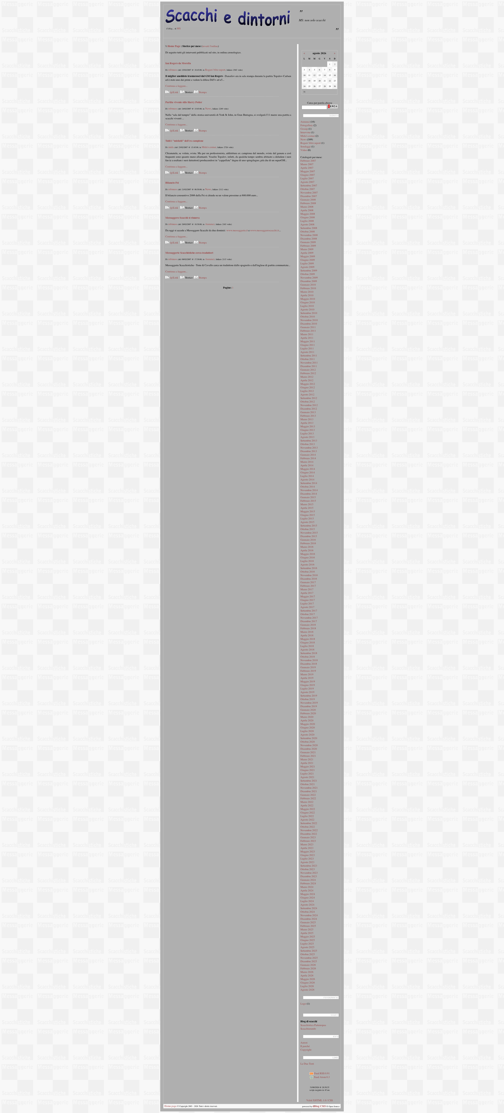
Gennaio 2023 (308, 837)
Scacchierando (308, 1028)
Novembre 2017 (309, 617)
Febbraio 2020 (308, 713)
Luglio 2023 (307, 858)
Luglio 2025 (307, 943)
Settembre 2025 (308, 950)
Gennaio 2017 (308, 582)
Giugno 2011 (307, 345)
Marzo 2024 (306, 887)
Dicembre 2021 (308, 791)
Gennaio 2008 (308, 199)
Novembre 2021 (309, 787)
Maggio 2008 (307, 214)
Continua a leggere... (176, 86)
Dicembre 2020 (308, 748)
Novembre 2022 (309, 830)
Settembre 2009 (308, 270)
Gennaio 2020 (308, 709)
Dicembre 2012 (308, 408)
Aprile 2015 (306, 508)
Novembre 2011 (309, 362)
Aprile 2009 (306, 252)
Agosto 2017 (307, 607)
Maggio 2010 (307, 299)
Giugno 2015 (307, 515)
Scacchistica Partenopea (313, 1025)
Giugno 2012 (307, 387)
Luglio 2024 (307, 901)
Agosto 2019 (307, 692)
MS (179, 28)
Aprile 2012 (306, 380)
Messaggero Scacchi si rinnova (182, 218)
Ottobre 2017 (307, 614)
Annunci (210, 224)
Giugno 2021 (307, 770)
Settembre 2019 (308, 695)
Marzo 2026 (306, 972)
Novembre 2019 (309, 702)
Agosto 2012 (307, 394)
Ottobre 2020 (307, 741)
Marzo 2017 (306, 589)
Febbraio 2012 (308, 373)
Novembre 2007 (309, 192)
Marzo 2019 (306, 674)
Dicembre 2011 (308, 366)
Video (303, 150)
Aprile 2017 (306, 593)
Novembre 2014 (309, 490)
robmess (172, 69)
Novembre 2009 (309, 277)
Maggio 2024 (307, 894)
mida (171, 147)
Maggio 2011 (307, 341)
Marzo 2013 (306, 419)
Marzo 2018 (306, 632)
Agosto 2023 (307, 862)
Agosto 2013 (307, 437)
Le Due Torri (307, 1063)
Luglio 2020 (307, 731)
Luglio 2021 (307, 773)
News (208, 108)
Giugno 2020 (307, 727)
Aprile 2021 (306, 763)
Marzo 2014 (306, 462)
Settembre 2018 (308, 653)
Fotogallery (306, 125)
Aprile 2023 (306, 848)
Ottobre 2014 (307, 486)
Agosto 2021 (307, 777)
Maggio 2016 (307, 554)
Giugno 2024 (307, 897)
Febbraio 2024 (308, 883)
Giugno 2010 (307, 302)
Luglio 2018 (307, 646)
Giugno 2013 (307, 430)
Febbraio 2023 (308, 841)
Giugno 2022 (307, 812)
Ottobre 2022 (307, 826)
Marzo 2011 (306, 334)
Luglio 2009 (307, 263)
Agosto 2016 (307, 564)
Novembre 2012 (309, 405)
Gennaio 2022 (308, 795)
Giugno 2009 (307, 260)
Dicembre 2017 (308, 621)
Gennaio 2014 (308, 454)
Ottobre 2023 (307, 869)
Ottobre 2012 (307, 401)
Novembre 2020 (309, 745)
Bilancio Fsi (172, 183)
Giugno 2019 (307, 685)
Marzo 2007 (306, 164)
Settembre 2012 (308, 398)
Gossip (304, 128)
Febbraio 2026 (308, 968)
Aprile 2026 (306, 975)
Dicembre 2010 (308, 323)
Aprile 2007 (306, 167)
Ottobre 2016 (307, 571)
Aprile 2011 (306, 338)
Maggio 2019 (307, 681)
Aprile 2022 (306, 805)
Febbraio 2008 (308, 203)
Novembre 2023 (309, 872)
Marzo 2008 (306, 206)
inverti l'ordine (210, 46)
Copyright (305, 1049)
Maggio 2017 (307, 596)
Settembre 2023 (308, 865)
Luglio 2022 (307, 816)
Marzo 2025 (306, 929)
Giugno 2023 (307, 855)
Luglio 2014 (307, 476)
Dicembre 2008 (308, 238)
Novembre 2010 (309, 320)
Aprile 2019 (306, 678)
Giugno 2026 (307, 982)
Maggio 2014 (307, 469)
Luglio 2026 (307, 986)
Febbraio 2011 (308, 330)
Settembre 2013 (308, 440)
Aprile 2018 (306, 635)
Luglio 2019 (307, 688)
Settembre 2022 (308, 823)
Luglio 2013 (307, 433)
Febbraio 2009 (308, 245)
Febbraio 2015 (308, 500)
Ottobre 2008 (307, 231)
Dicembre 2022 (308, 833)
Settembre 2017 (308, 610)
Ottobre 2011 (307, 359)
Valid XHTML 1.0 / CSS (319, 1100)
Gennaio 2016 (308, 539)
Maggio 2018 (307, 639)
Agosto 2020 (307, 734)
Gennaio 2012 (308, 369)
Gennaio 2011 (308, 327)
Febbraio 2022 (308, 798)
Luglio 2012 (307, 391)
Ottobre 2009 (307, 274)
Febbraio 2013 (308, 415)
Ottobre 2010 (307, 316)
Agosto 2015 (307, 522)
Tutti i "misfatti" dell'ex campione (184, 141)
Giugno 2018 (307, 642)
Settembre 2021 (308, 780)
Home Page (174, 46)
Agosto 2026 (307, 989)
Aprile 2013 (306, 423)
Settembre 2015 (308, 525)
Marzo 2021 (306, 759)
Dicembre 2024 (308, 919)
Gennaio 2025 (308, 922)
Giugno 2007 (307, 175)
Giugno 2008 (307, 217)
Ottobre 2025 (307, 954)
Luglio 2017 (307, 603)
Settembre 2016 (308, 568)
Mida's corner (209, 147)
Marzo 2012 (306, 376)
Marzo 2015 (306, 504)
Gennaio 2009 (308, 242)
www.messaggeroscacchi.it (264, 230)
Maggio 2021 (307, 766)
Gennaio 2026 (308, 965)
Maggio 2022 (307, 809)
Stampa (202, 92)
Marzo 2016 (306, 547)
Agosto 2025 (307, 947)
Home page (170, 1106)
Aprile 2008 (306, 210)
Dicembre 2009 (308, 281)
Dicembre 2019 (308, 706)
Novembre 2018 (309, 660)
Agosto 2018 (307, 649)
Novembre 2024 (309, 915)
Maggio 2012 (307, 384)
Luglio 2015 (307, 518)
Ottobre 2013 (307, 444)
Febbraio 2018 (308, 628)
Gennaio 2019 (308, 667)
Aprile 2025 (306, 933)
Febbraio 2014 (308, 458)
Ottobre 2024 (307, 911)
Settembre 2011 (308, 355)
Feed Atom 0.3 (321, 1077)
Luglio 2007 (307, 178)
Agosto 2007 (307, 182)
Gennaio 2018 (308, 624)
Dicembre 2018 (308, 663)
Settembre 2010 (308, 313)
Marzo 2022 (306, 802)
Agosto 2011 (307, 352)
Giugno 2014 (307, 472)
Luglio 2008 (307, 221)
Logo (303, 1003)
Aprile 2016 (306, 550)
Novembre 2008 (309, 235)
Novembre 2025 (309, 957)
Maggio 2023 (307, 851)
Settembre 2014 (308, 483)
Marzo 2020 (306, 717)
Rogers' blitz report (215, 69)
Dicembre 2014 (308, 493)
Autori (304, 1042)
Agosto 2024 (307, 904)
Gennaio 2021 (308, 752)
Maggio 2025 (307, 936)
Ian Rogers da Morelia (178, 63)
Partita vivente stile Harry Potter (183, 102)
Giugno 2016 (307, 557)
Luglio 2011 (307, 348)
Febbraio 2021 (308, 756)
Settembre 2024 (308, 908)
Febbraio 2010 (308, 288)
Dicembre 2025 (308, 961)
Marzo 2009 (306, 249)
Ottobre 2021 (307, 784)
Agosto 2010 (307, 309)
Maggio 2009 (307, 256)
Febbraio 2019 (308, 671)
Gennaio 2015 (308, 497)
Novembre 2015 (309, 532)
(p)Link (173, 92)
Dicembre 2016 (308, 578)
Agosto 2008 (307, 224)
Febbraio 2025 (308, 926)
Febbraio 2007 (308, 160)
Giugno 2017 (307, 600)
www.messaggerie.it (237, 230)
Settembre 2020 (308, 738)
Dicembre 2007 (308, 196)
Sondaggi (305, 146)
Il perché (305, 1046)
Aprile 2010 (306, 295)
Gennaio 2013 (308, 412)
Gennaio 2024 (308, 880)
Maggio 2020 (307, 724)
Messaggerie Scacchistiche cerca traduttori (189, 253)
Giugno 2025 (307, 940)
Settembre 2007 (308, 185)
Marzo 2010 (306, 291)
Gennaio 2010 (308, 284)
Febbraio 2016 (308, 543)
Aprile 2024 (306, 890)
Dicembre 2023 (308, 876)
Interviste (305, 132)
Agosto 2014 (307, 479)
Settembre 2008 (308, 228)
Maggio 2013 (307, 426)
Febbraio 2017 (308, 585)
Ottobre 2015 (307, 529)
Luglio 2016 (307, 561)
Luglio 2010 (307, 306)
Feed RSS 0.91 (322, 1073)
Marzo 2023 (306, 844)
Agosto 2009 (307, 267)
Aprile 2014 (306, 465)
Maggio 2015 (307, 511)
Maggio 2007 (307, 171)
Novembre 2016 (309, 575)
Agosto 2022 (307, 819)
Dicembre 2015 (308, 536)
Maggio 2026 (307, 979)
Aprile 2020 (306, 720)
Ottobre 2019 (307, 699)
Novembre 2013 (309, 447)
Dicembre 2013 (308, 451)
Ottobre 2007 (307, 189)
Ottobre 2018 (307, 656)
